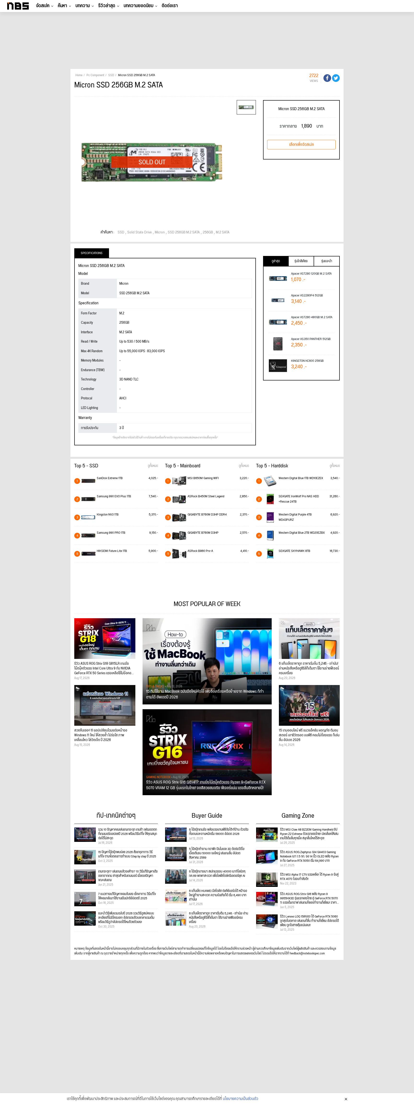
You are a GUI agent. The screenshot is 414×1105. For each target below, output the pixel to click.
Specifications (92, 253)
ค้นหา (62, 5)
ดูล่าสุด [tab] (276, 261)
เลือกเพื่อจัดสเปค (301, 145)
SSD (121, 232)
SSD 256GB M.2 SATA (184, 232)
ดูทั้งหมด (153, 466)
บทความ (82, 5)
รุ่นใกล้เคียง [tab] (301, 261)
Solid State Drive (139, 232)
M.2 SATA (223, 232)
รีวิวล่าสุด (106, 5)
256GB (208, 232)
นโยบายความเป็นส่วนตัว (240, 1099)
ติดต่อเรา (170, 5)
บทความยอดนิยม (138, 5)
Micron (160, 232)
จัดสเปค (42, 5)
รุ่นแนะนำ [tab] (326, 261)
